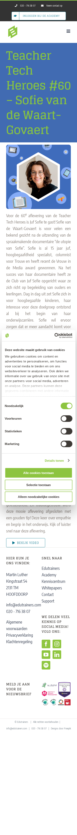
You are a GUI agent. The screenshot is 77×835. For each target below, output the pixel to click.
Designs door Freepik (61, 728)
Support (48, 600)
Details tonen (54, 460)
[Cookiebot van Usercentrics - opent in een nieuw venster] (54, 335)
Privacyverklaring (19, 634)
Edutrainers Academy (51, 571)
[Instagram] (57, 644)
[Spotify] (46, 665)
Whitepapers (52, 587)
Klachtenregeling (19, 641)
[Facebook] (46, 644)
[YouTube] (46, 654)
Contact (48, 594)
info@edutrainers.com (23, 604)
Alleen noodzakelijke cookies (38, 497)
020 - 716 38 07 (18, 611)
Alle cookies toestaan (38, 473)
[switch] (66, 418)
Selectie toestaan (38, 484)
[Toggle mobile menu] (69, 31)
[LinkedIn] (57, 654)
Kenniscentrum (53, 581)
